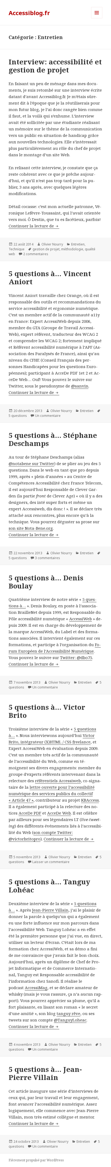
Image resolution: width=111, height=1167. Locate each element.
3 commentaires (47, 558)
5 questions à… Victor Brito (47, 711)
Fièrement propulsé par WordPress (36, 1160)
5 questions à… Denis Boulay (46, 582)
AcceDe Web (59, 813)
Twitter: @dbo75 (76, 657)
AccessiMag (36, 987)
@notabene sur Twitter (31, 463)
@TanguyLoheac (70, 1020)
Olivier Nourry (52, 244)
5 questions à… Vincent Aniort (50, 277)
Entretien (78, 244)
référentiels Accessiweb (58, 780)
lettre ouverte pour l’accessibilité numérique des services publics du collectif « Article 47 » (52, 793)
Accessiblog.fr (29, 13)
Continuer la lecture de (34, 225)
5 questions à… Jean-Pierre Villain (45, 1073)
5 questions (18, 415)
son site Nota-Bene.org (31, 528)
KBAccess (90, 800)
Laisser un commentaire (51, 862)
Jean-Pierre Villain (50, 910)
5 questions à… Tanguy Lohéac (49, 886)
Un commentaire (48, 415)
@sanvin (79, 386)
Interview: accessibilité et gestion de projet (55, 66)
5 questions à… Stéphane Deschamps (53, 439)
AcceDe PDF (30, 813)
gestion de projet (46, 249)
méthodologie (72, 249)
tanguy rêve (68, 1013)
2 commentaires (35, 254)
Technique (17, 249)
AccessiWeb (80, 618)
